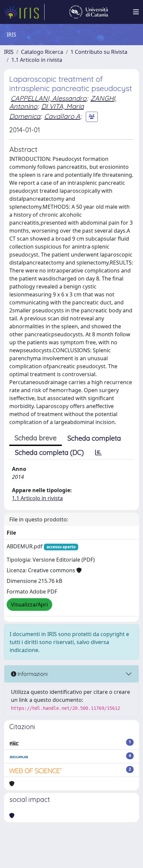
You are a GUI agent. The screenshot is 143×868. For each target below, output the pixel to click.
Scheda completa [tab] (94, 438)
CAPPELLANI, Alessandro (48, 98)
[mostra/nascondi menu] (136, 12)
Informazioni (32, 674)
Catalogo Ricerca (42, 51)
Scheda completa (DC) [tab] (49, 452)
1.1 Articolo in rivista (36, 59)
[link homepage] (24, 12)
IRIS (9, 51)
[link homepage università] (88, 12)
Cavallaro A (62, 116)
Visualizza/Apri (29, 604)
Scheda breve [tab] (36, 438)
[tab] (98, 453)
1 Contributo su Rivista (99, 51)
